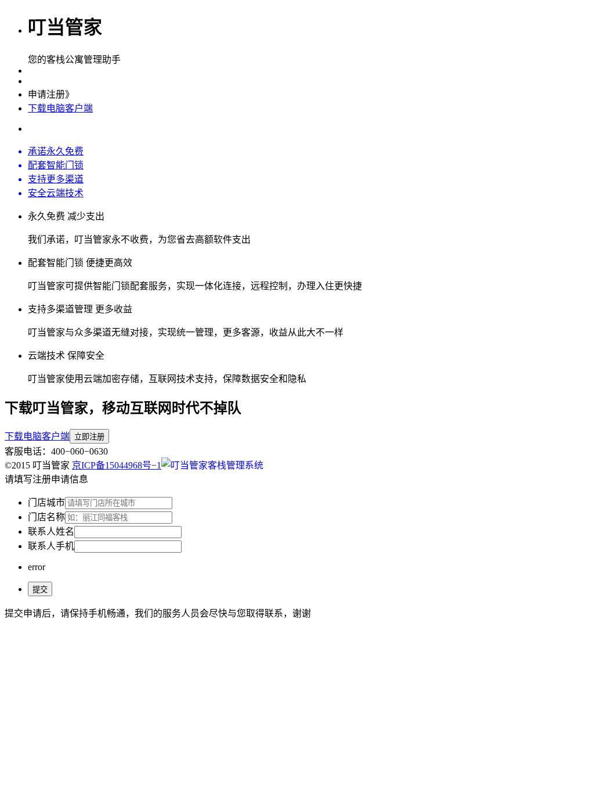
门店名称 (46, 517)
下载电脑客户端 (60, 108)
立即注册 (89, 436)
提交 (40, 589)
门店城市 (46, 502)
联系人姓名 (51, 531)
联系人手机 (51, 546)
